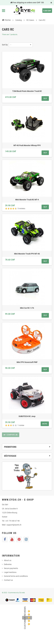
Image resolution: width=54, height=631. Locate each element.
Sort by (5, 45)
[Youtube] (12, 539)
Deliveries (8, 564)
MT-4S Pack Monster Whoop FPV (27, 145)
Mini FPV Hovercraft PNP (27, 362)
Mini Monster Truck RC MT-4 (27, 200)
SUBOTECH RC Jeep (27, 416)
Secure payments (11, 568)
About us (7, 560)
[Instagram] (26, 539)
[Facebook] (5, 539)
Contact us (8, 580)
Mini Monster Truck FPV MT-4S (27, 254)
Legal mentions (10, 572)
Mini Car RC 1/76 (27, 308)
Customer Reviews (25, 617)
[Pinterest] (19, 539)
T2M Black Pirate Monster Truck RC (27, 91)
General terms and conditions (16, 576)
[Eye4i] (24, 10)
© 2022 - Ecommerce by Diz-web (13, 593)
